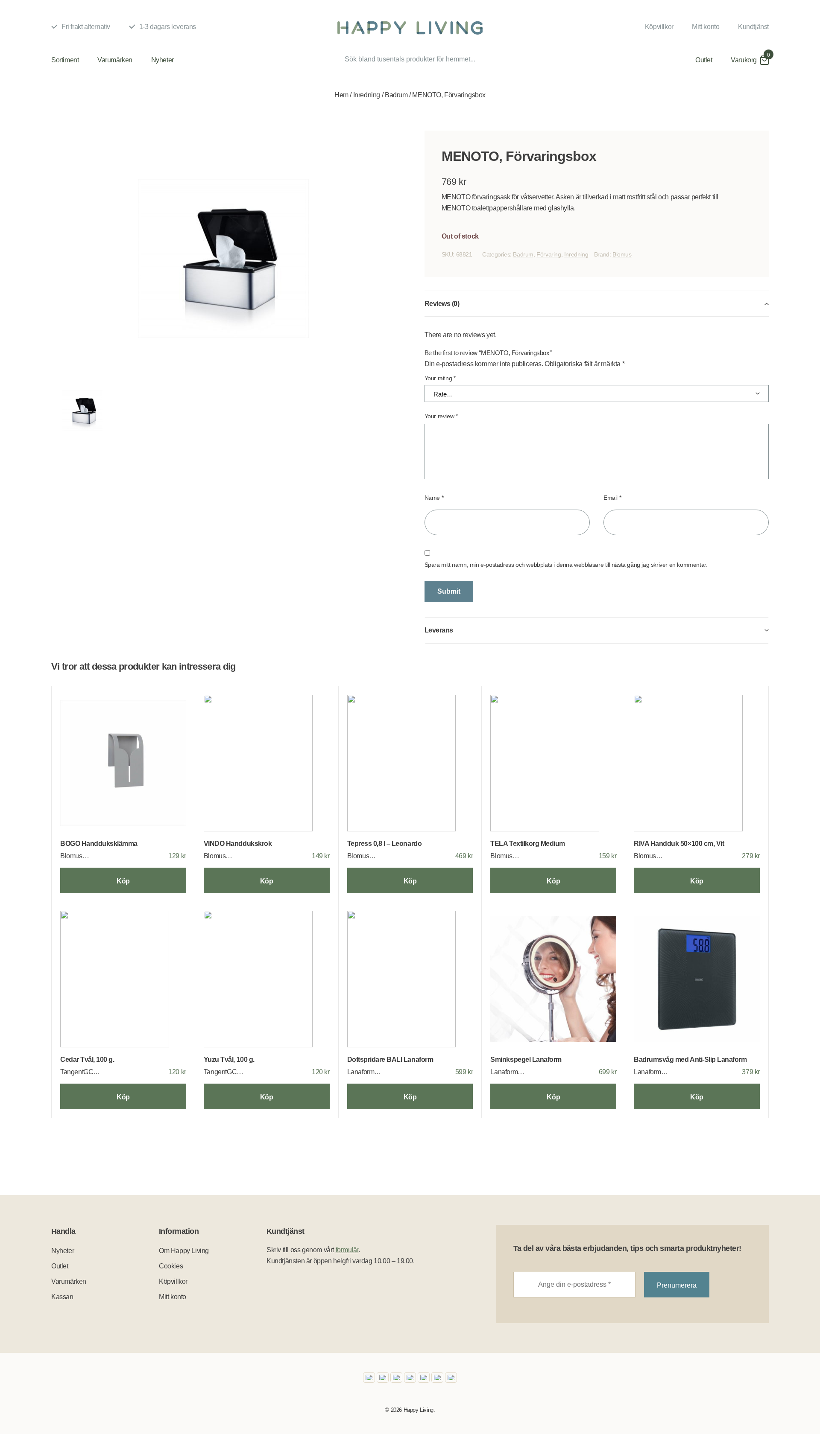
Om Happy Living (184, 1250)
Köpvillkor (659, 26)
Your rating (440, 378)
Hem (341, 95)
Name (434, 497)
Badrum (396, 95)
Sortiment (65, 60)
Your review (441, 416)
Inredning (366, 95)
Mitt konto (705, 26)
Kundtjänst (753, 26)
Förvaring (548, 254)
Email (612, 497)
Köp (123, 881)
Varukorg (744, 60)
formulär (347, 1249)
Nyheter (162, 60)
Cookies (171, 1266)
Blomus (622, 254)
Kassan (62, 1296)
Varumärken (114, 60)
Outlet (703, 60)
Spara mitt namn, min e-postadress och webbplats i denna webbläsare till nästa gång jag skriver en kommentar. (566, 564)
